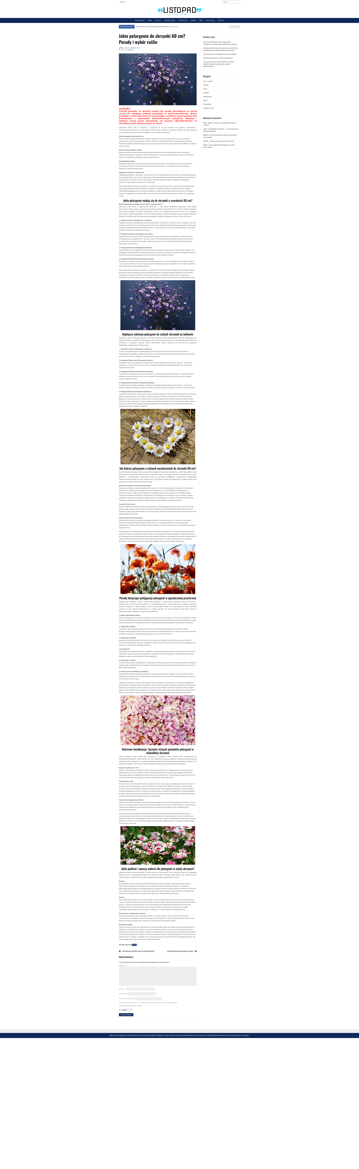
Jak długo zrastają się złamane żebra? (221, 141)
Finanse (193, 20)
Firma (201, 20)
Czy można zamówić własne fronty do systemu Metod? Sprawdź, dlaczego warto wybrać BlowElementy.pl (218, 64)
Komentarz (123, 965)
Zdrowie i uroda (169, 20)
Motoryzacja (183, 20)
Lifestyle (158, 20)
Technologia (210, 20)
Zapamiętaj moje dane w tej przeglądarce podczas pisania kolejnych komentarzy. (149, 1002)
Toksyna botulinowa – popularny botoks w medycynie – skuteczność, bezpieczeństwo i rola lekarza (173, 26)
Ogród (150, 20)
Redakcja (123, 2)
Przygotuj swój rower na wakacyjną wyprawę (218, 58)
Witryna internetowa (126, 998)
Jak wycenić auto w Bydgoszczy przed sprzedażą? (220, 54)
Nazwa (121, 989)
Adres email (123, 993)
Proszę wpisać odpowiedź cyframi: (130, 1006)
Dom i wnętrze (140, 20)
